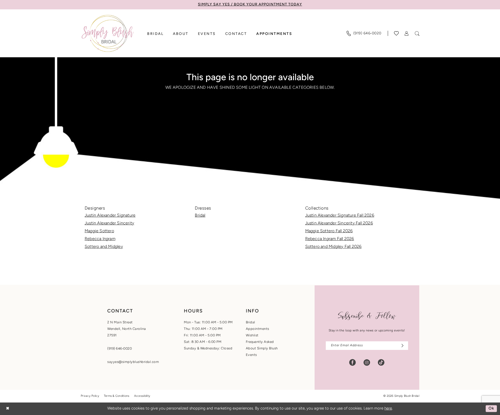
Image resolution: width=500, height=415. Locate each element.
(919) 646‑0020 (119, 348)
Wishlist (252, 335)
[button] (407, 33)
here (388, 409)
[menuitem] (363, 33)
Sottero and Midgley (104, 247)
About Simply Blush (262, 348)
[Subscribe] (401, 345)
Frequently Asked (260, 342)
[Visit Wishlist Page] (396, 33)
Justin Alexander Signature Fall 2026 (339, 215)
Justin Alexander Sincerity (109, 223)
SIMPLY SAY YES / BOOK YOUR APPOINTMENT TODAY (250, 5)
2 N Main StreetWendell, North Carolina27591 (126, 329)
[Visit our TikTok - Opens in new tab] (381, 362)
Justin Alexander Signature (110, 215)
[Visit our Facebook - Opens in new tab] (352, 362)
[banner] (108, 33)
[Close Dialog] (7, 408)
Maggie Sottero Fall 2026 (329, 231)
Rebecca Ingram (100, 239)
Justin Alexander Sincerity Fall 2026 (339, 223)
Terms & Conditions (116, 396)
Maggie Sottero (99, 231)
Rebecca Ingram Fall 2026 (329, 239)
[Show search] (417, 33)
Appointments (257, 329)
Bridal (200, 215)
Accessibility (142, 396)
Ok (491, 409)
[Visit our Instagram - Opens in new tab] (367, 362)
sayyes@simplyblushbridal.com (133, 362)
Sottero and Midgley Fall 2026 (333, 247)
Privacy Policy (90, 396)
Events (251, 355)
